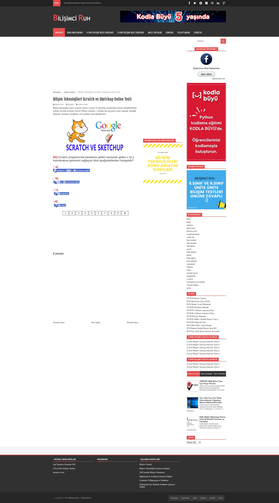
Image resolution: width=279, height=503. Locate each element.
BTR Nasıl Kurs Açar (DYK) (198, 301)
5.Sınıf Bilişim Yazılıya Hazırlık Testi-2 (203, 351)
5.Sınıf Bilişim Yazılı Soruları (130, 32)
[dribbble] (212, 3)
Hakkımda (185, 498)
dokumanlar (191, 243)
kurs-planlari (192, 261)
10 (125, 213)
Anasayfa (59, 32)
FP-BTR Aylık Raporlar (196, 316)
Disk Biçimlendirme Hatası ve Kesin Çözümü (82, 3)
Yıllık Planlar (183, 32)
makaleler (191, 264)
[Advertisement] (162, 90)
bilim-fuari (191, 228)
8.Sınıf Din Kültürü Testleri (64, 468)
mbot (189, 270)
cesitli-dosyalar (193, 234)
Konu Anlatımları (75, 32)
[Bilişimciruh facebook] (189, 3)
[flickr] (206, 3)
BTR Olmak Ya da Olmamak (199, 304)
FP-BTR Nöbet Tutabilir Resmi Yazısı (202, 319)
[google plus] (224, 3)
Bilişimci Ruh (74, 498)
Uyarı (221, 498)
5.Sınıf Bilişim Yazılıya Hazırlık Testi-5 (203, 342)
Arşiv (195, 498)
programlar (191, 276)
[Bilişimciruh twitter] (195, 3)
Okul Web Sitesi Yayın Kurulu (199, 325)
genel (189, 255)
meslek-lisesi (192, 273)
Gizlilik (212, 498)
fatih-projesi (191, 252)
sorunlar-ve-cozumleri (196, 282)
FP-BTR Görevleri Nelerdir (198, 307)
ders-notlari (191, 240)
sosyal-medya (192, 285)
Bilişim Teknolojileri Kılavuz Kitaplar (155, 468)
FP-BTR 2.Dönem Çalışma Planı (200, 313)
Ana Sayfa (95, 322)
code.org (190, 237)
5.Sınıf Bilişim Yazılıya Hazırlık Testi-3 (203, 348)
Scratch (198, 32)
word (189, 288)
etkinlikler (191, 246)
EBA (189, 222)
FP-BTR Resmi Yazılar (196, 298)
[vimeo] (200, 3)
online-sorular (83, 104)
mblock (190, 267)
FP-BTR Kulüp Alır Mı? (196, 322)
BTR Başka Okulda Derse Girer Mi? (202, 328)
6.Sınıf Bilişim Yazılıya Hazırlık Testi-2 (203, 364)
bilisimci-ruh (192, 231)
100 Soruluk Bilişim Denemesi (152, 472)
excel (189, 249)
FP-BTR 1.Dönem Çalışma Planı (200, 310)
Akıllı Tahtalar (155, 32)
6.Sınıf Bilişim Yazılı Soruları (100, 32)
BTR (189, 219)
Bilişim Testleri (146, 464)
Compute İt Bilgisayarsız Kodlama (154, 480)
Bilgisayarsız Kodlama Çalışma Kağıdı (156, 476)
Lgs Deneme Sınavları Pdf (64, 464)
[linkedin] (218, 3)
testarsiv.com (58, 472)
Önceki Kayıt (132, 322)
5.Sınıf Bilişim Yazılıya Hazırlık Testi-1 (203, 354)
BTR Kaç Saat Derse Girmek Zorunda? (203, 331)
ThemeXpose (86, 498)
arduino (190, 225)
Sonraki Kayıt (59, 322)
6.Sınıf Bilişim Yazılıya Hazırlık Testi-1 (203, 367)
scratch (190, 279)
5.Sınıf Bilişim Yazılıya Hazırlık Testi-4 (203, 345)
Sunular (169, 32)
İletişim (203, 498)
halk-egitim (191, 258)
